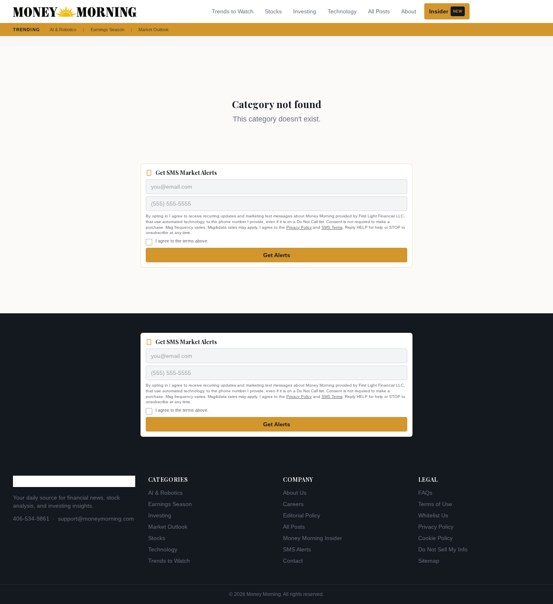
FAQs (425, 492)
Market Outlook (153, 29)
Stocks (273, 11)
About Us (294, 492)
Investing (304, 11)
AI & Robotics (63, 29)
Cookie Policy (435, 538)
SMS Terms (331, 227)
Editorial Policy (301, 515)
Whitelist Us (433, 515)
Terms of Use (435, 504)
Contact (293, 560)
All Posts (379, 11)
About (408, 11)
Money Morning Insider (312, 538)
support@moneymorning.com (96, 518)
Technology (342, 11)
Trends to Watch (232, 11)
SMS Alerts (297, 549)
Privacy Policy (299, 227)
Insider (445, 11)
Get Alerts (276, 255)
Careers (293, 504)
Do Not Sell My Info (443, 549)
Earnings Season (107, 29)
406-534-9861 (31, 518)
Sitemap (428, 560)
